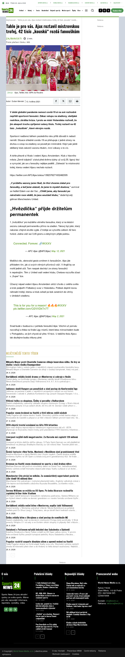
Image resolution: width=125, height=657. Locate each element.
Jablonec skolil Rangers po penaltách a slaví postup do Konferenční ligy (41, 388)
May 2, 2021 (58, 316)
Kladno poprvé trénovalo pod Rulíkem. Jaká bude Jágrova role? (79, 605)
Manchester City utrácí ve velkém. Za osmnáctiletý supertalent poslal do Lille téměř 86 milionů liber (42, 477)
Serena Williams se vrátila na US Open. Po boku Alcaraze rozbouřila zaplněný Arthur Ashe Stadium (39, 492)
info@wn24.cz (112, 600)
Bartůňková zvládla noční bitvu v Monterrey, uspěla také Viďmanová (39, 505)
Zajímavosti (11, 20)
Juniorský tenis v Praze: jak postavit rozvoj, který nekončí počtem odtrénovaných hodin (78, 595)
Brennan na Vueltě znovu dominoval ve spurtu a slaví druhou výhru (38, 463)
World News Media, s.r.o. (23, 651)
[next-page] (13, 555)
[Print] (77, 101)
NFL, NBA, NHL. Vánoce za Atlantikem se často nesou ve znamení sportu (47, 595)
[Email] (70, 101)
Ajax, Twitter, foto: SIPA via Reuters (28, 92)
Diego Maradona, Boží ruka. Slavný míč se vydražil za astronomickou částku (76, 585)
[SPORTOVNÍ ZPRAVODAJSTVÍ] (6, 10)
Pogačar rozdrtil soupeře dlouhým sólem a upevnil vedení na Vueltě (39, 541)
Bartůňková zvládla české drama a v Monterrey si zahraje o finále (38, 376)
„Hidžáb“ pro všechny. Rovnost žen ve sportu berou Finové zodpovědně (47, 616)
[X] (108, 10)
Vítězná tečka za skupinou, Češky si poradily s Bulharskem (35, 400)
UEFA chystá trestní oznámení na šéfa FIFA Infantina (32, 425)
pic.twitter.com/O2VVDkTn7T (31, 308)
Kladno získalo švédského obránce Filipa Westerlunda (76, 623)
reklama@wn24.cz (115, 603)
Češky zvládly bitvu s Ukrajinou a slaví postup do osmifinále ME (37, 517)
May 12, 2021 (58, 251)
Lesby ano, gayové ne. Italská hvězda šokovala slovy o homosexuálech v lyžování (47, 605)
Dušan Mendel (18, 101)
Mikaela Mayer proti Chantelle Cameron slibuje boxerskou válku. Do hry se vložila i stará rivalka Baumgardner (43, 363)
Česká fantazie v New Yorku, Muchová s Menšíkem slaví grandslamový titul (42, 451)
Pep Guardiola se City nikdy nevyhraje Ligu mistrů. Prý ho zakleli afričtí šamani (47, 626)
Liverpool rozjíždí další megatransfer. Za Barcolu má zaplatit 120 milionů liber (42, 438)
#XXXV (46, 243)
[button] (92, 10)
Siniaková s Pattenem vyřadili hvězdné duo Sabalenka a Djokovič (38, 529)
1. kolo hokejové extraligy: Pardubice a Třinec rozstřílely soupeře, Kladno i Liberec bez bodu (47, 586)
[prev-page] (8, 555)
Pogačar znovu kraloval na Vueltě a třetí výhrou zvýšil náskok (36, 412)
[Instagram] (104, 10)
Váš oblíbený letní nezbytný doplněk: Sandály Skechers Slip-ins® (78, 614)
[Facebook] (100, 10)
